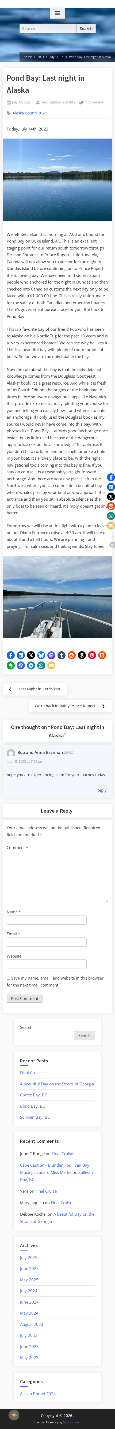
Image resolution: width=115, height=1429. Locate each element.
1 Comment (94, 102)
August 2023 (31, 1324)
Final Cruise (30, 1072)
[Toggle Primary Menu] (57, 13)
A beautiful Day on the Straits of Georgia (57, 1083)
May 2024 (29, 1313)
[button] (11, 655)
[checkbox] (14, 1415)
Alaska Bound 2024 (30, 113)
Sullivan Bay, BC (35, 1117)
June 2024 (29, 1302)
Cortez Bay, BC (33, 1094)
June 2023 (29, 1346)
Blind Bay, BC (32, 1106)
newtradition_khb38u (58, 102)
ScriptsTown (72, 1422)
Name (14, 911)
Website (14, 956)
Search (26, 1027)
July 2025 (28, 1257)
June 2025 (29, 1268)
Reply (102, 790)
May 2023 (29, 1357)
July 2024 (28, 1290)
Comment (17, 847)
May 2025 (29, 1279)
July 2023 (28, 1335)
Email (13, 933)
